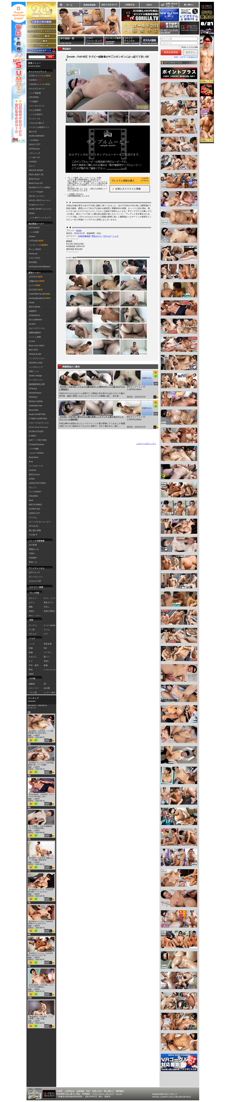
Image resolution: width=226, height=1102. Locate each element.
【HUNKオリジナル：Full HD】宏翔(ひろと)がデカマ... (41, 922)
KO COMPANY (35, 320)
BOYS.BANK (34, 307)
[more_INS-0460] (147, 378)
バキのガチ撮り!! (36, 123)
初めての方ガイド (109, 5)
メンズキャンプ (36, 367)
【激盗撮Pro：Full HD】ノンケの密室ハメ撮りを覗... (40, 1018)
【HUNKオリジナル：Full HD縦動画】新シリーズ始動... (41, 764)
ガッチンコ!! (34, 119)
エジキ (34, 285)
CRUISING (34, 97)
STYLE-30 (33, 526)
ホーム (69, 5)
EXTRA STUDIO (36, 431)
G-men (32, 341)
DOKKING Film (35, 406)
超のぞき (33, 131)
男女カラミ (97, 236)
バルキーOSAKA (36, 453)
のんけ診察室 (35, 110)
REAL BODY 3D (36, 174)
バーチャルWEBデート (39, 127)
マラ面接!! (33, 101)
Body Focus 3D (36, 183)
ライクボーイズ (36, 466)
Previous (56, 23)
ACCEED (36, 290)
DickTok (32, 470)
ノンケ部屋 (34, 232)
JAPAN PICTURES (37, 483)
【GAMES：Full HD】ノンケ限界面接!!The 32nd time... (40, 732)
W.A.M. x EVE (39, 200)
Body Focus (34, 179)
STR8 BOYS (34, 315)
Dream (32, 236)
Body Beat (33, 457)
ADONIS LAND (36, 363)
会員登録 (80, 1091)
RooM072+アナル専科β (39, 187)
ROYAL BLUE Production (38, 427)
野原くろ (33, 562)
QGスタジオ (34, 572)
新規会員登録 (90, 5)
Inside (31, 302)
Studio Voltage (35, 375)
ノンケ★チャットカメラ (40, 217)
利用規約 (86, 1094)
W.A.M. (37, 196)
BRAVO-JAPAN (36, 401)
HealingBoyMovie (39, 298)
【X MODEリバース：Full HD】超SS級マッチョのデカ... (41, 891)
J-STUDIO (36, 241)
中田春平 (33, 558)
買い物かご (189, 5)
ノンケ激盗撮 (35, 93)
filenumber (34, 410)
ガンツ (32, 166)
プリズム (33, 517)
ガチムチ (107, 236)
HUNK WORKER (36, 136)
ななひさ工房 (35, 581)
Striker (32, 213)
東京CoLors (34, 474)
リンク (119, 1094)
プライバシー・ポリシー (103, 1094)
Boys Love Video (36, 345)
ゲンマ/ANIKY (35, 492)
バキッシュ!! (34, 153)
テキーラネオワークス (39, 423)
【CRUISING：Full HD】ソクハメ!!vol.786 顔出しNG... (41, 795)
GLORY (32, 324)
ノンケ (116, 236)
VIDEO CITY (34, 513)
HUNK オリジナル (39, 76)
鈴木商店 (33, 262)
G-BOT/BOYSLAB (39, 294)
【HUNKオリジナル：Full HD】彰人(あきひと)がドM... (41, 954)
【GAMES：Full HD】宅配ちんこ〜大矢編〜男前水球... (40, 859)
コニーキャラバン (37, 106)
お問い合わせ (169, 5)
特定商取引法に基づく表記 (68, 1094)
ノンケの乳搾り (36, 114)
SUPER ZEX (34, 509)
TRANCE (33, 397)
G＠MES (35, 80)
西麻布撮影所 (35, 333)
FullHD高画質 (84, 236)
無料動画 (120, 1091)
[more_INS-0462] (147, 408)
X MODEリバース (39, 84)
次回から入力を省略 (189, 47)
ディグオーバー (36, 380)
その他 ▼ (33, 535)
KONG (32, 479)
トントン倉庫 (35, 337)
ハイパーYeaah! (36, 192)
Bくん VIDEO (35, 249)
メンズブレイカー (37, 358)
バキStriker (34, 140)
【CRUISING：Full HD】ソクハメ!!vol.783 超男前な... (41, 986)
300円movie (34, 149)
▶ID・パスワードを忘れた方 (186, 57)
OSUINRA (33, 496)
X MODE (33, 162)
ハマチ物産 (34, 449)
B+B (31, 461)
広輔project (36, 281)
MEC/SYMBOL (35, 504)
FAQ (88, 1091)
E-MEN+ (33, 436)
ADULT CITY (34, 144)
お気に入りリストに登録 (125, 188)
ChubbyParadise (36, 444)
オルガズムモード (37, 88)
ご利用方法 (129, 5)
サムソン (33, 487)
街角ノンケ (34, 371)
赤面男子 (33, 311)
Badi (31, 500)
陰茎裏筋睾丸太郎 (37, 384)
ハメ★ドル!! (34, 157)
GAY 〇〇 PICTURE (38, 440)
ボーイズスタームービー (40, 522)
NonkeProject (35, 393)
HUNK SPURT (40, 209)
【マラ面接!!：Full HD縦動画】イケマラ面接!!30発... (40, 827)
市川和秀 (33, 545)
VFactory (33, 388)
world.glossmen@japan (39, 266)
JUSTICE (35, 277)
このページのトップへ (146, 443)
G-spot (36, 205)
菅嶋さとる (34, 549)
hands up (33, 253)
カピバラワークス (37, 328)
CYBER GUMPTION (38, 418)
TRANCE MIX (35, 354)
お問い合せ (97, 1091)
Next (122, 23)
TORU (32, 553)
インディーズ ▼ (38, 245)
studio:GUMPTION (37, 414)
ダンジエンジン (36, 577)
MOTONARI (34, 228)
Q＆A (149, 5)
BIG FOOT (33, 350)
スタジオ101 (34, 258)
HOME (59, 1091)
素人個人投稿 (35, 530)
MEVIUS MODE (36, 170)
